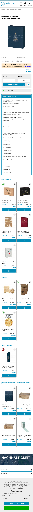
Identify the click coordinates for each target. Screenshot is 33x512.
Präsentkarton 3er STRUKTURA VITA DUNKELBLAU (6, 406)
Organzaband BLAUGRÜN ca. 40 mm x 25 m (24, 436)
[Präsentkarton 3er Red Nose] (9, 253)
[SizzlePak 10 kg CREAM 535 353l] (9, 320)
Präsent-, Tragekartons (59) (16, 9)
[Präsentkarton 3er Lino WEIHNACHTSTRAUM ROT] (24, 222)
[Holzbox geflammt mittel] (9, 426)
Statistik (6, 498)
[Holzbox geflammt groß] (24, 395)
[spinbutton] (9, 80)
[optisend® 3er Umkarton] (24, 289)
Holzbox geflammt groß (23, 404)
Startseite (3, 9)
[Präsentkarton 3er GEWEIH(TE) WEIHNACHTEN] (9, 191)
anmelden (28, 66)
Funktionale (7, 496)
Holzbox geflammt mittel (8, 435)
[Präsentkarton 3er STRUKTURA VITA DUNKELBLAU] (9, 395)
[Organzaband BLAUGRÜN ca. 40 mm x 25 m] (24, 426)
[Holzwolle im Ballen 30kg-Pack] (9, 289)
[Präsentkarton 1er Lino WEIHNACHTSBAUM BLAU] (9, 357)
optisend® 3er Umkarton (23, 298)
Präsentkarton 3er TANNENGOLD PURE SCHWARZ (22, 202)
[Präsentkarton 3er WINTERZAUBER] (9, 222)
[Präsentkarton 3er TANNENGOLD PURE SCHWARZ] (24, 191)
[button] (13, 80)
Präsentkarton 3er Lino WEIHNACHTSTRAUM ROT (23, 233)
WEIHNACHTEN (8, 9)
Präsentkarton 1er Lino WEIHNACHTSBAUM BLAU (8, 368)
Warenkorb (30, 5)
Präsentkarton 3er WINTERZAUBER (6, 232)
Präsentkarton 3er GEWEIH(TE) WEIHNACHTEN (6, 202)
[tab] (16, 96)
